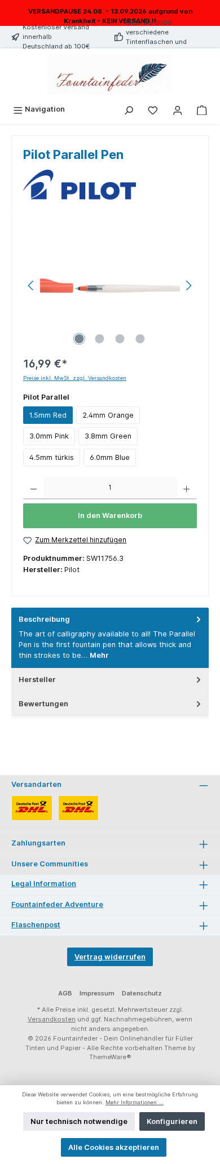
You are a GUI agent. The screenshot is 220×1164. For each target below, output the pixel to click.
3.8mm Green (108, 436)
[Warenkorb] (202, 109)
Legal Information (43, 883)
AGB (65, 993)
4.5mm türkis (51, 457)
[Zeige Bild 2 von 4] (99, 338)
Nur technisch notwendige (78, 1121)
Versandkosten (52, 1019)
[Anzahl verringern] (33, 488)
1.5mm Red (48, 415)
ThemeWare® (110, 1057)
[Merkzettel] (152, 109)
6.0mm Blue (110, 457)
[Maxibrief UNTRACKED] (78, 808)
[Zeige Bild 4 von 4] (140, 338)
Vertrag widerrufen (110, 957)
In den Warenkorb (110, 515)
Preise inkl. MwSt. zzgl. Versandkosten (74, 378)
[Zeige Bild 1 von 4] (79, 338)
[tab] (110, 638)
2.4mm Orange (108, 415)
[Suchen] (128, 109)
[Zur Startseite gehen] (110, 74)
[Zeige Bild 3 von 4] (120, 338)
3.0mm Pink (49, 436)
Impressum (97, 993)
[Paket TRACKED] (31, 808)
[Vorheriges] (31, 285)
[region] (110, 285)
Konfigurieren (172, 1121)
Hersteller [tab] (37, 679)
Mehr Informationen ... (134, 1102)
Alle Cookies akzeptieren (113, 1147)
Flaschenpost (35, 924)
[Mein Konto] (177, 109)
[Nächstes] (188, 285)
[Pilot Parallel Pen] (110, 285)
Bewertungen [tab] (43, 704)
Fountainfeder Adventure (57, 904)
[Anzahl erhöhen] (186, 488)
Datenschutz (142, 993)
